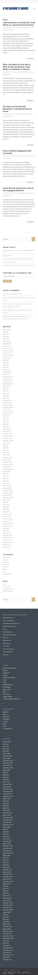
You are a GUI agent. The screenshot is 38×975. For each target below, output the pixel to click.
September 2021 (8, 469)
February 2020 (7, 514)
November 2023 (8, 407)
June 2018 (6, 528)
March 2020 (6, 512)
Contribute (6, 673)
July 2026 (5, 332)
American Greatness (8, 649)
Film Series (6, 562)
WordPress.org (7, 591)
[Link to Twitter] (28, 970)
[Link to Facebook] (26, 970)
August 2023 (7, 414)
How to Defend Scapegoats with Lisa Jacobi (17, 152)
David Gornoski (10, 30)
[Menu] (34, 9)
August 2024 (7, 386)
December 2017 (8, 535)
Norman (5, 294)
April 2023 (6, 424)
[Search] (30, 8)
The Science (6, 694)
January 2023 (7, 431)
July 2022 (5, 445)
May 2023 (6, 422)
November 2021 (8, 464)
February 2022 (7, 457)
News (29, 27)
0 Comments (15, 27)
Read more (30, 58)
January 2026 (7, 346)
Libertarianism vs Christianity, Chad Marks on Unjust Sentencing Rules (19, 23)
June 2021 (6, 476)
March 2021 (6, 483)
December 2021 (8, 462)
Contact (5, 670)
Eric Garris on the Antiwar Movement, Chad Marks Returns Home (17, 109)
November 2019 (8, 519)
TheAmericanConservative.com (11, 623)
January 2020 (7, 516)
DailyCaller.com (7, 640)
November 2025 (8, 351)
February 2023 (7, 429)
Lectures (5, 567)
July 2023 (5, 417)
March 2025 (6, 369)
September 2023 (8, 412)
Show (32, 27)
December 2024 (8, 377)
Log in (4, 584)
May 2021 (6, 478)
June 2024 (6, 391)
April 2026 (6, 339)
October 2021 (7, 467)
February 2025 (7, 372)
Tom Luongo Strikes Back (9, 262)
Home (5, 680)
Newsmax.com (7, 643)
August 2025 (7, 358)
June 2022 (6, 448)
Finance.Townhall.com (9, 620)
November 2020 (8, 493)
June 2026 (6, 334)
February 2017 (7, 547)
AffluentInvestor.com (8, 617)
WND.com (5, 637)
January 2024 (7, 403)
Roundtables (7, 687)
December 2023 (8, 405)
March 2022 (6, 455)
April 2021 (6, 481)
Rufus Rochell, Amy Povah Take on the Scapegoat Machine (18, 189)
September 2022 (8, 441)
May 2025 (6, 365)
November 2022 (8, 436)
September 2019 (8, 523)
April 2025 (6, 367)
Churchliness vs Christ (16, 294)
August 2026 (7, 329)
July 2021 (5, 474)
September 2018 (8, 526)
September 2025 (8, 355)
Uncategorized (7, 574)
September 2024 (8, 384)
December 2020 (8, 490)
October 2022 (7, 438)
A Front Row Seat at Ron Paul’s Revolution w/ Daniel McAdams (18, 259)
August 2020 (7, 500)
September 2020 (8, 497)
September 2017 (8, 542)
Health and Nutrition (9, 677)
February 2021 (7, 486)
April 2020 (6, 509)
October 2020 (7, 495)
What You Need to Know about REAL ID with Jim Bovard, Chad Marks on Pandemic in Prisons (16, 67)
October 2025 (7, 353)
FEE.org (5, 629)
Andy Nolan (6, 304)
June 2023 (6, 419)
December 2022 (8, 433)
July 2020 (5, 502)
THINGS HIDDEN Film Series (11, 699)
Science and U (7, 689)
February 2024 (7, 400)
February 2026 (7, 343)
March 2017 (6, 545)
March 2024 (6, 398)
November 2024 (8, 379)
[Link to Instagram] (31, 970)
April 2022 (6, 452)
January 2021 (7, 488)
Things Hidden (7, 696)
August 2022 (7, 443)
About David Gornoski (9, 668)
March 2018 (6, 533)
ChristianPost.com (7, 652)
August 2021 (7, 471)
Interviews (24, 27)
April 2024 (6, 396)
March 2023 (6, 426)
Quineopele (6, 298)
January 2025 (7, 374)
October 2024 (7, 381)
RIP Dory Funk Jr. (7, 255)
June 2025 (6, 362)
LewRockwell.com (7, 632)
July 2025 (5, 360)
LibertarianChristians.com (10, 635)
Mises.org (5, 654)
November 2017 (8, 538)
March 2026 (6, 341)
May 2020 (6, 507)
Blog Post (6, 557)
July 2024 (5, 388)
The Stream (6, 646)
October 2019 (7, 521)
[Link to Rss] (34, 970)
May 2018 (6, 531)
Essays (5, 560)
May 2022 (6, 450)
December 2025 (8, 348)
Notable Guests (7, 685)
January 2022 (7, 459)
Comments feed (8, 589)
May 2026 (6, 336)
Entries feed (6, 586)
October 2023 (7, 410)
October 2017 (7, 540)
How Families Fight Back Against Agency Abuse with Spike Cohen (19, 265)
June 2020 (6, 504)
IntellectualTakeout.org (9, 626)
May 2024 (6, 393)
